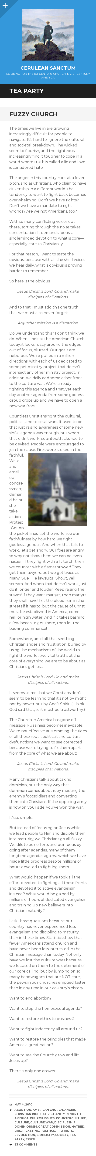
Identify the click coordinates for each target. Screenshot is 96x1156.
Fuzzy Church (33, 114)
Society (61, 1135)
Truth (31, 1139)
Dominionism (25, 1126)
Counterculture (71, 1118)
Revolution (24, 1135)
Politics (48, 1130)
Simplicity (45, 1135)
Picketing (30, 1130)
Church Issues (42, 1118)
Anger (69, 1110)
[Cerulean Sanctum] (48, 35)
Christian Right (28, 1114)
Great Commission (54, 1126)
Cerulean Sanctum (48, 68)
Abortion (22, 1110)
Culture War (41, 1122)
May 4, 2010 (23, 1104)
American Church (48, 1110)
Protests (64, 1130)
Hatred (78, 1126)
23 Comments (25, 1144)
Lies (17, 1130)
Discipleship (64, 1122)
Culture (21, 1122)
